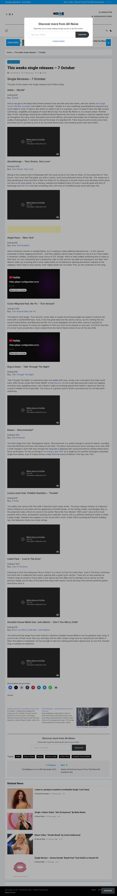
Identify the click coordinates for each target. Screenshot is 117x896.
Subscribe (82, 34)
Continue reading (58, 41)
